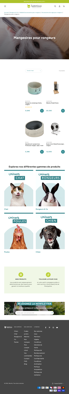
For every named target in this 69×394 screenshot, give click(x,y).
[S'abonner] (52, 313)
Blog (25, 364)
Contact (26, 358)
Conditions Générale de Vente (38, 344)
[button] (55, 6)
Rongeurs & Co (14, 12)
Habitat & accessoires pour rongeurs (30, 12)
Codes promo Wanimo (26, 333)
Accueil (6, 12)
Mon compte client (26, 347)
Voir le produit (42, 111)
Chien (16, 331)
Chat (15, 334)
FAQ (25, 361)
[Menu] (5, 6)
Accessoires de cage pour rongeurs (52, 12)
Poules (16, 342)
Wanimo (11, 383)
